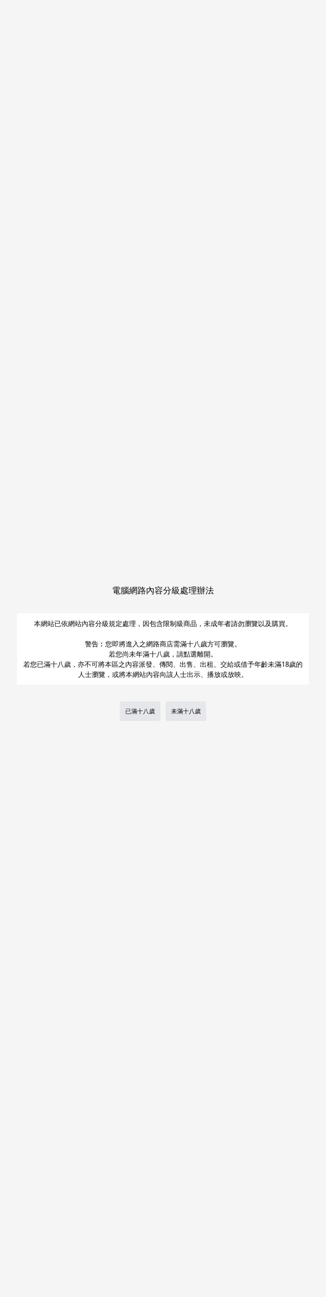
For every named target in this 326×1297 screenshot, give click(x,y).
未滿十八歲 (186, 711)
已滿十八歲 (140, 711)
